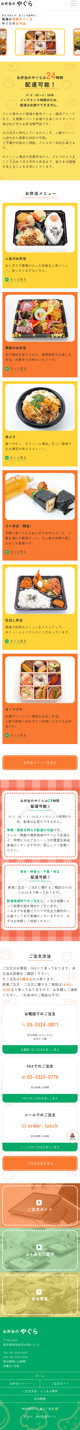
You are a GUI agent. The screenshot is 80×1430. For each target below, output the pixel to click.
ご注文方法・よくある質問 (40, 1391)
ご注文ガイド (60, 1383)
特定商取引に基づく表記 (38, 1409)
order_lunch (43, 1125)
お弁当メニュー (20, 1383)
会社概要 (40, 1399)
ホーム (40, 1376)
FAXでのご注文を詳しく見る (40, 1098)
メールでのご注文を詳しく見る (40, 1147)
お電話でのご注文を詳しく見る (40, 1049)
